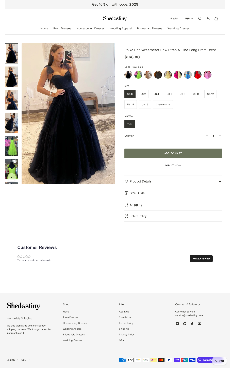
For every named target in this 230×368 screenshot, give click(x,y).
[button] (201, 258)
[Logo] (115, 18)
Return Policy (138, 216)
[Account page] (208, 18)
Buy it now (173, 165)
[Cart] (216, 18)
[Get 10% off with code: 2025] (115, 4)
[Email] (199, 323)
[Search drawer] (200, 18)
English (11, 359)
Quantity (129, 135)
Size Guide (137, 193)
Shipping (136, 204)
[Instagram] (177, 323)
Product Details (141, 181)
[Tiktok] (192, 323)
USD (23, 359)
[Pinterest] (184, 323)
